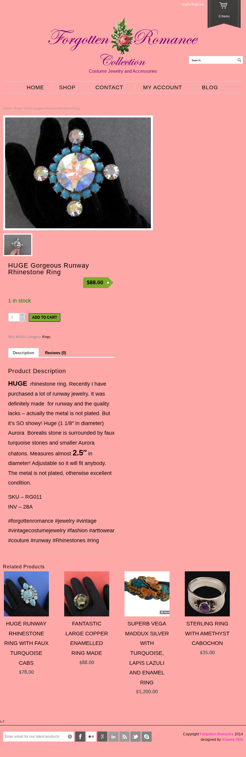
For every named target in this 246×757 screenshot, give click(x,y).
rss (124, 736)
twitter (135, 736)
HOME (35, 87)
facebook (80, 736)
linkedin (113, 736)
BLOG (210, 87)
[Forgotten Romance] (123, 64)
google (102, 736)
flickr (91, 736)
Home (7, 108)
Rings (17, 108)
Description (23, 353)
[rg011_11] (17, 244)
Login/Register (193, 4)
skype (147, 736)
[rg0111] (78, 172)
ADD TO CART (44, 317)
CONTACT (105, 87)
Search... (197, 60)
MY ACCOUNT (158, 87)
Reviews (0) (55, 353)
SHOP (63, 87)
